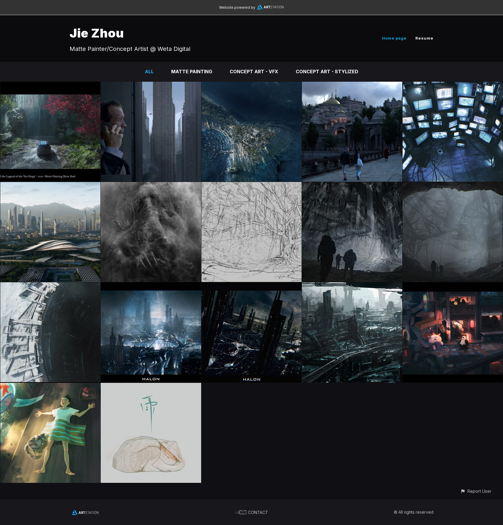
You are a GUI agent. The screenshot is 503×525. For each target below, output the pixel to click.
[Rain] (151, 387)
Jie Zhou (97, 33)
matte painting (191, 71)
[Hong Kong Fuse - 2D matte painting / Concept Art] (151, 86)
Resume (424, 38)
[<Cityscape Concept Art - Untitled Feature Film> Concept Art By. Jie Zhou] (151, 286)
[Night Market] (453, 286)
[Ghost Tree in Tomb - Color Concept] (352, 186)
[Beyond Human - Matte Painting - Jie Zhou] (50, 186)
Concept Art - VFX (254, 71)
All (149, 71)
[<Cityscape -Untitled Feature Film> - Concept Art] (352, 286)
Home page (394, 38)
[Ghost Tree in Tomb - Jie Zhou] (453, 186)
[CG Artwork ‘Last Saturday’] (453, 86)
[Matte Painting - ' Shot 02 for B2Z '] (50, 286)
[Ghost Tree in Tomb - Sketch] (251, 186)
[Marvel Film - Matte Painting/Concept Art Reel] (50, 86)
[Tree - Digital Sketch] (151, 186)
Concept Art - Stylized (327, 71)
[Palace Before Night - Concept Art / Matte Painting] (352, 86)
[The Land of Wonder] (251, 86)
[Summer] (50, 387)
